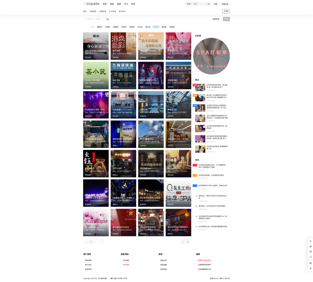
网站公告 (163, 260)
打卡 (126, 4)
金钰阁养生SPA (174, 168)
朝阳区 (99, 27)
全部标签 (215, 19)
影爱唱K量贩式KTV (148, 80)
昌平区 (156, 27)
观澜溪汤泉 (172, 80)
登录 (215, 4)
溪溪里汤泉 (172, 109)
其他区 (172, 27)
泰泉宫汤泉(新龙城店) (94, 139)
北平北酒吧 (117, 168)
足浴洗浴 (115, 57)
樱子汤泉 (116, 51)
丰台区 (123, 27)
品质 (119, 4)
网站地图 (163, 265)
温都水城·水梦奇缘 (92, 198)
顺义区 (148, 27)
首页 (105, 4)
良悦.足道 (116, 109)
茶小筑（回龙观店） (93, 80)
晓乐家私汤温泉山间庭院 (150, 198)
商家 (112, 4)
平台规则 (126, 260)
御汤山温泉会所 (146, 139)
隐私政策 (88, 260)
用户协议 (88, 265)
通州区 (164, 27)
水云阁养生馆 (90, 227)
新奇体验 (88, 87)
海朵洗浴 (116, 80)
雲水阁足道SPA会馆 (121, 227)
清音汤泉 (143, 109)
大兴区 (140, 27)
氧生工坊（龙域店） (176, 198)
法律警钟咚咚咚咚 (204, 265)
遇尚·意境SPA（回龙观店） (96, 51)
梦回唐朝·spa (145, 168)
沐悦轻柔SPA (173, 51)
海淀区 (131, 27)
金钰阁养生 (89, 168)
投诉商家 (163, 269)
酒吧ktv (142, 87)
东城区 (107, 27)
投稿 (227, 11)
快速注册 (225, 4)
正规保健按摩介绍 (204, 269)
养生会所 (88, 57)
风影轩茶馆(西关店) (148, 227)
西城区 (115, 27)
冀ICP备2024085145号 (118, 278)
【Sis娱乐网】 (102, 278)
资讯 (133, 4)
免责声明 (88, 269)
